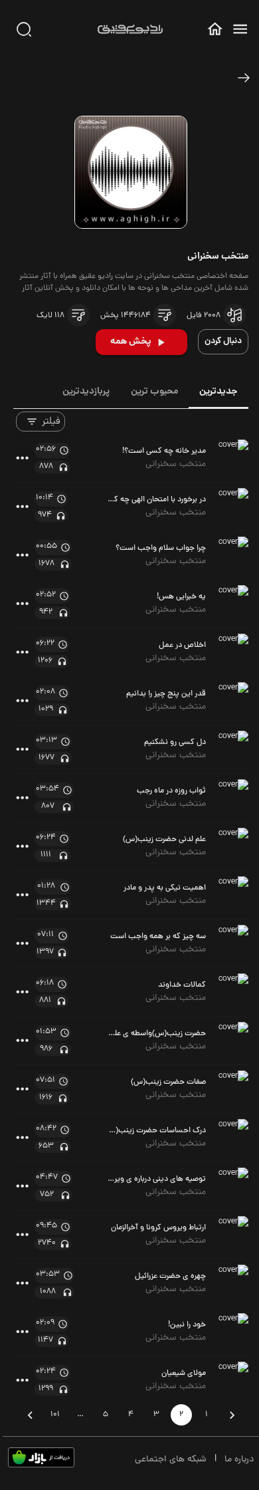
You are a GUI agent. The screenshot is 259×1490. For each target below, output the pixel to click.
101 (55, 1415)
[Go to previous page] (231, 1415)
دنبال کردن (223, 341)
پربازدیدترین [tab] (86, 391)
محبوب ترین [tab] (154, 391)
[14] (164, 315)
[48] (243, 77)
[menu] (240, 29)
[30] (24, 29)
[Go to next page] (30, 1415)
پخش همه (130, 341)
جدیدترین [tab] (218, 391)
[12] (234, 315)
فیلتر (51, 421)
